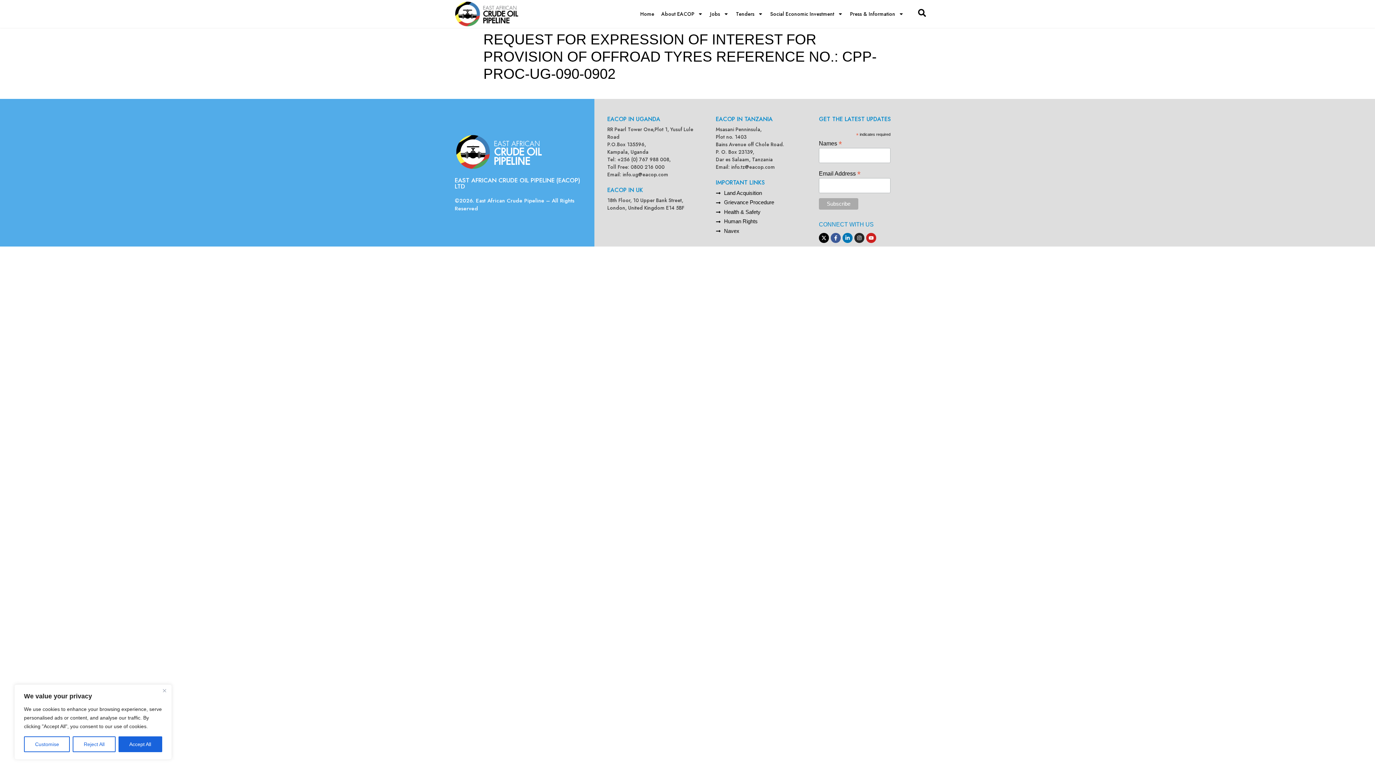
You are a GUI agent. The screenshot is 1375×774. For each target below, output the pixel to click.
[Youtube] (871, 238)
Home (647, 14)
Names (830, 143)
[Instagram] (859, 238)
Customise (47, 744)
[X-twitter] (824, 238)
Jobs (715, 14)
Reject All (94, 744)
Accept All (140, 744)
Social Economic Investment (802, 14)
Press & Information (872, 14)
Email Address (839, 173)
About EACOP (677, 14)
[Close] (164, 690)
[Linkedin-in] (848, 238)
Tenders (745, 14)
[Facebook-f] (836, 238)
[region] (93, 722)
